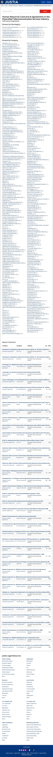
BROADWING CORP (7, 105)
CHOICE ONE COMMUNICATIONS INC (12, 132)
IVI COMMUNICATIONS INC (9, 325)
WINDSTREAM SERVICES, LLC (34, 312)
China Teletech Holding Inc (9, 128)
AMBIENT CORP (6, 68)
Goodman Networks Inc (8, 245)
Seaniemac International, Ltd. (34, 194)
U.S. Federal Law (7, 701)
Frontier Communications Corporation (12, 217)
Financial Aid (29, 686)
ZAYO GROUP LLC (31, 332)
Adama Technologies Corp (9, 46)
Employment (5, 686)
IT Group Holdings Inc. (8, 320)
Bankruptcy (29, 661)
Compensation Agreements (9, 32)
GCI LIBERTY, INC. (6, 225)
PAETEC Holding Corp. (33, 155)
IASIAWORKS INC (6, 264)
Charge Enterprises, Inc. (8, 127)
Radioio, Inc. (30, 182)
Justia (2, 5)
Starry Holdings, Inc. (32, 205)
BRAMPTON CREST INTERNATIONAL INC (13, 99)
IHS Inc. (4, 279)
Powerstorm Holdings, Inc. (34, 171)
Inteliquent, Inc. (6, 292)
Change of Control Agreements (10, 30)
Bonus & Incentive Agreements (10, 27)
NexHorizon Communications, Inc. (36, 115)
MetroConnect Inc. (32, 82)
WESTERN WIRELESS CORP (34, 305)
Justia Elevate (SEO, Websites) (34, 731)
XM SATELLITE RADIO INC (34, 323)
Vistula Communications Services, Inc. (36, 291)
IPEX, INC (4, 312)
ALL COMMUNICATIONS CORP (10, 59)
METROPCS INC (31, 87)
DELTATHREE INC (7, 169)
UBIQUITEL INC (31, 253)
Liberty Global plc (31, 54)
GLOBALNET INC (6, 237)
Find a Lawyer (6, 659)
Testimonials (29, 738)
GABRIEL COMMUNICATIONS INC (11, 223)
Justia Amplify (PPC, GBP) (32, 733)
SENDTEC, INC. (31, 197)
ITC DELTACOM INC (7, 322)
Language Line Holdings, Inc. (34, 45)
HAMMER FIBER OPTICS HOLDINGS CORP (13, 250)
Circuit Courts (5, 712)
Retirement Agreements (33, 32)
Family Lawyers (6, 672)
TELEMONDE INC (31, 228)
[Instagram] (25, 750)
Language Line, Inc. (32, 46)
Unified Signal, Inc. (31, 256)
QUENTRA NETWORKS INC (34, 178)
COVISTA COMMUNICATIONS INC (11, 159)
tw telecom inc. (31, 250)
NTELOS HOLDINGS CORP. (34, 127)
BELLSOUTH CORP (7, 94)
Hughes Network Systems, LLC (10, 260)
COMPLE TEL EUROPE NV (8, 148)
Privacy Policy (42, 753)
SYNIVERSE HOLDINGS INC (34, 217)
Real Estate (5, 693)
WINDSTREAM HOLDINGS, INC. (35, 309)
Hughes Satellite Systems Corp (10, 261)
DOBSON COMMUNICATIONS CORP (11, 186)
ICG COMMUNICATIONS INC (9, 269)
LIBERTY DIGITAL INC (32, 53)
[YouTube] (21, 750)
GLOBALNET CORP (7, 235)
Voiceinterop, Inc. (31, 292)
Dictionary (29, 682)
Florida (28, 712)
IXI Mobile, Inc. (6, 328)
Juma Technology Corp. (8, 330)
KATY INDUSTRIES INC (8, 332)
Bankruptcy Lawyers (7, 661)
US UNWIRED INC (31, 268)
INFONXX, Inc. (5, 286)
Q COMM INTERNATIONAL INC (35, 176)
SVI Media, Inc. (30, 214)
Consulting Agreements (8, 35)
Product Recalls (6, 731)
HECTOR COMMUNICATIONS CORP (11, 255)
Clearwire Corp (6, 140)
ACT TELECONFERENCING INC (10, 45)
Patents (4, 733)
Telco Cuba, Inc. (31, 223)
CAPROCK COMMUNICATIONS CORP (11, 112)
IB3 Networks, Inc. (7, 266)
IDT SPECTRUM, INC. (7, 278)
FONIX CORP (5, 214)
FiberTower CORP (6, 205)
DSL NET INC (5, 187)
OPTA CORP (30, 145)
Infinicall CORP (6, 284)
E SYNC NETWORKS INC (8, 192)
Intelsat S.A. (5, 296)
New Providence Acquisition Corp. (35, 110)
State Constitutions (31, 703)
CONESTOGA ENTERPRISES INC (10, 151)
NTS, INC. (29, 133)
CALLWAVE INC (6, 110)
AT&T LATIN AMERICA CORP (9, 84)
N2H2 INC (29, 95)
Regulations (5, 708)
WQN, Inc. (29, 320)
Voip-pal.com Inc (31, 296)
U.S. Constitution (6, 703)
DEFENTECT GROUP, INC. (8, 168)
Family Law (29, 672)
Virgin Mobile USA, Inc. (33, 287)
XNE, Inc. (29, 325)
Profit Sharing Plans (32, 29)
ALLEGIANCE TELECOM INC (9, 61)
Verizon (29, 278)
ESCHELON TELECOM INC (9, 199)
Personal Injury (30, 674)
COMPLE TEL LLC (6, 150)
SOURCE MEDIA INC (32, 200)
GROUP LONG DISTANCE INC (9, 248)
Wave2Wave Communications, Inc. (36, 301)
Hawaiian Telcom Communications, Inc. (12, 251)
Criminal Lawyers (6, 665)
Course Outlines (30, 689)
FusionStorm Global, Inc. (8, 222)
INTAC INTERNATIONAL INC (9, 291)
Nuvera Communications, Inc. (34, 136)
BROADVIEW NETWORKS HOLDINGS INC (12, 102)
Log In (43, 2)
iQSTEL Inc (5, 315)
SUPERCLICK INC (31, 210)
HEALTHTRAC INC (7, 253)
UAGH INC (29, 251)
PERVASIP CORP (31, 163)
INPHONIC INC (6, 287)
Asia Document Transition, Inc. (10, 76)
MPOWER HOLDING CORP (34, 91)
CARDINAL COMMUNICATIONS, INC (11, 114)
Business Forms (6, 729)
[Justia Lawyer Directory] (33, 750)
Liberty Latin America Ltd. (33, 56)
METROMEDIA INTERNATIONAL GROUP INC (38, 84)
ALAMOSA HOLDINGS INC (9, 51)
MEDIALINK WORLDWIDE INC (34, 79)
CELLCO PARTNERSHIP (8, 120)
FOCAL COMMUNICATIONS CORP (11, 210)
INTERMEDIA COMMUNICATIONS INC (12, 301)
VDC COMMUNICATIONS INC (34, 269)
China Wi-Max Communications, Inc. (11, 130)
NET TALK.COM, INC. (32, 100)
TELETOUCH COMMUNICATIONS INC (37, 232)
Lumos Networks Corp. (33, 66)
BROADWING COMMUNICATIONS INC (12, 104)
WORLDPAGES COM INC (33, 317)
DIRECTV (4, 182)
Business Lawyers (6, 663)
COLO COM (5, 143)
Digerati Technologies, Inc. (9, 173)
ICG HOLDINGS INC (7, 273)
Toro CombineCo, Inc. (32, 241)
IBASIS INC (5, 268)
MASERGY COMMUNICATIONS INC (36, 74)
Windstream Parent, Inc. (33, 310)
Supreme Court (6, 710)
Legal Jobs (4, 724)
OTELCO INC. (30, 150)
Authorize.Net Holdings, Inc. (9, 89)
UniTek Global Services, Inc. (34, 260)
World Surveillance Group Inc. (34, 315)
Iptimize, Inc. (5, 314)
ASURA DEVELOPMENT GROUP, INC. (11, 79)
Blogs (27, 693)
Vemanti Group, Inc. (32, 274)
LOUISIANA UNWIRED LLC (34, 64)
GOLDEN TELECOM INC (8, 243)
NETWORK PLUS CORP (33, 107)
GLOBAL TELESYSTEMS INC (9, 233)
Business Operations (7, 684)
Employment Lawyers (7, 667)
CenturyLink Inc (6, 122)
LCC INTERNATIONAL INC (34, 50)
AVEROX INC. (5, 91)
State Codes (29, 705)
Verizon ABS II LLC (32, 279)
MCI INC (29, 76)
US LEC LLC (30, 266)
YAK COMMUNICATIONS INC (34, 328)
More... (4, 676)
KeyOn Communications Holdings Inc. (12, 333)
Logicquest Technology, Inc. (34, 63)
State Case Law (30, 708)
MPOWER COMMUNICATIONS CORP (36, 89)
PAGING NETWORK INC (33, 156)
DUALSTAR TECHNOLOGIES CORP (11, 191)
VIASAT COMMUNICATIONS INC (35, 282)
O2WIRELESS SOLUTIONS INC (35, 140)
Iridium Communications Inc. (9, 317)
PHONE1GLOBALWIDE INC (34, 164)
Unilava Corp (30, 258)
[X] (31, 750)
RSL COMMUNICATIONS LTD (34, 191)
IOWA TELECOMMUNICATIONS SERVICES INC (14, 307)
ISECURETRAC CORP (7, 319)
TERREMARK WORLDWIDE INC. (35, 235)
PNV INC (29, 169)
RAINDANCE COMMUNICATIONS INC (36, 184)
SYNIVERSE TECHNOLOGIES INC (35, 220)
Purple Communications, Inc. (34, 174)
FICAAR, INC (5, 207)
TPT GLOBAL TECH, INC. (33, 245)
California (29, 710)
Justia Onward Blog (31, 735)
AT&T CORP (5, 81)
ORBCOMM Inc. (31, 146)
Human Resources (29, 5)
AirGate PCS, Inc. (6, 50)
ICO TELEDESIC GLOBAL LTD (9, 274)
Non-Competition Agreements (35, 27)
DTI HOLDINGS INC (7, 189)
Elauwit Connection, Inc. (8, 196)
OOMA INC (30, 143)
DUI (27, 667)
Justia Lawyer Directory (32, 727)
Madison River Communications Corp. (36, 71)
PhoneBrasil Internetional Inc (34, 166)
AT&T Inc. (4, 82)
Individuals (29, 659)
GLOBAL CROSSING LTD (8, 232)
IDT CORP (4, 276)
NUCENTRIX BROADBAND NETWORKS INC (38, 135)
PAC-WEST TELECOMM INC (34, 151)
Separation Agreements (33, 34)
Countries (4, 738)
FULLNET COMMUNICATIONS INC (11, 220)
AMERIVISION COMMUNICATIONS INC (12, 71)
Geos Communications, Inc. (9, 230)
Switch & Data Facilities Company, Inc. (36, 215)
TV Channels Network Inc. (33, 248)
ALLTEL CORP (5, 64)
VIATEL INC (30, 284)
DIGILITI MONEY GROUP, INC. (10, 176)
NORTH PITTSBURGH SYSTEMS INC (36, 122)
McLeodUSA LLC (31, 77)
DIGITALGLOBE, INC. (7, 179)
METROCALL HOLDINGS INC (34, 81)
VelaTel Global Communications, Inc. (36, 271)
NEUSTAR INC (30, 109)
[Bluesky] (29, 750)
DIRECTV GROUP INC (7, 184)
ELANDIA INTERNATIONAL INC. (10, 194)
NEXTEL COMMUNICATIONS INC (35, 117)
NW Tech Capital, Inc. (32, 138)
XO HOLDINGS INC (32, 327)
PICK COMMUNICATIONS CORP (35, 168)
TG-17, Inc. (30, 238)
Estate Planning (30, 670)
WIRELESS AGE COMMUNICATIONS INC (37, 314)
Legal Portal (17, 753)
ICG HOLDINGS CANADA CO (9, 271)
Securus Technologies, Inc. (34, 196)
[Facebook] (23, 750)
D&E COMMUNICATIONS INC (9, 164)
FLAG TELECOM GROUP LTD (9, 209)
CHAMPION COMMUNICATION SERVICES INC (14, 123)
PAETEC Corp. (30, 153)
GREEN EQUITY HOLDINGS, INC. (10, 246)
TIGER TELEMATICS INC (33, 240)
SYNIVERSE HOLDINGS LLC (34, 219)
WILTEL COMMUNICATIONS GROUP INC (37, 307)
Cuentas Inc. (5, 161)
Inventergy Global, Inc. (8, 305)
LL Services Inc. (31, 59)
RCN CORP (30, 186)
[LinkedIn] (19, 750)
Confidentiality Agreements (9, 34)
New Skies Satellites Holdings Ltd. (35, 114)
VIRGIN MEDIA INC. (32, 286)
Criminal (28, 663)
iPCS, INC (4, 310)
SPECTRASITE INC (31, 202)
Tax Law (4, 695)
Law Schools (30, 680)
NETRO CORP (30, 105)
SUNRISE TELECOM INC (33, 209)
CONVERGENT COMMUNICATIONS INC (12, 156)
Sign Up (49, 2)
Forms (6, 5)
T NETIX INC (30, 222)
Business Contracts (13, 5)
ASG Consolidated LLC (8, 74)
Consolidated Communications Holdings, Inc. (13, 153)
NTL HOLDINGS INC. (32, 132)
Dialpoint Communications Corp (10, 171)
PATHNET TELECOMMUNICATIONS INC (37, 159)
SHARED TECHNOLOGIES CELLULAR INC (37, 199)
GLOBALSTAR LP (6, 238)
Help (28, 753)
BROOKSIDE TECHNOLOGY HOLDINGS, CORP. (14, 107)
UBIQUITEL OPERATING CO (34, 255)
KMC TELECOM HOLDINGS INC (35, 43)
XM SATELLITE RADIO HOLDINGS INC (37, 322)
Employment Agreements (8, 37)
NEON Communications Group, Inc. (36, 97)
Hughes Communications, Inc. (10, 258)
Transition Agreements (33, 37)
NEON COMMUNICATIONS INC (35, 99)
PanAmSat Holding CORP (33, 158)
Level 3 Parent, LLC (32, 51)
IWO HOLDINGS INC (7, 327)
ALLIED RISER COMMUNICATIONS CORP (12, 63)
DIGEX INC (5, 174)
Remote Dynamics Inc (32, 187)
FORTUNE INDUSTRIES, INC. (9, 215)
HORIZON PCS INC (7, 256)
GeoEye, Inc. (5, 228)
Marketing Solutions (32, 722)
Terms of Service (34, 753)
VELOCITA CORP (31, 273)
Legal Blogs (5, 727)
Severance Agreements (33, 35)
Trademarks (5, 735)
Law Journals (29, 691)
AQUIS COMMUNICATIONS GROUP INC (12, 73)
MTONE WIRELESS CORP (33, 92)
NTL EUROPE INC (31, 130)
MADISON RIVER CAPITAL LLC (35, 69)
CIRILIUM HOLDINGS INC (8, 138)
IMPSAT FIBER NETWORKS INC (10, 282)
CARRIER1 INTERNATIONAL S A (10, 115)
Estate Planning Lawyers (8, 670)
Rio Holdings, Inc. (31, 189)
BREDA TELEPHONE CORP (9, 100)
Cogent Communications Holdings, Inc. (12, 141)
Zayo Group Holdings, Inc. (33, 330)
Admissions (29, 684)
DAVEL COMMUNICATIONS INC (10, 166)
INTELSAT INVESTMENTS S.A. (10, 294)
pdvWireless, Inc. (31, 161)
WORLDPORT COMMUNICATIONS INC (37, 319)
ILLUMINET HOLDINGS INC (9, 281)
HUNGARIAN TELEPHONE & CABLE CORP (13, 263)
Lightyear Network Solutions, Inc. (35, 58)
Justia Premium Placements (33, 729)
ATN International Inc (8, 87)
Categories (21, 5)
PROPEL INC (30, 173)
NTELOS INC (30, 128)
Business (4, 680)
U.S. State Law (30, 701)
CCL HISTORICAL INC (7, 118)
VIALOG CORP (30, 281)
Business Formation (7, 682)
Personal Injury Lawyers (8, 674)
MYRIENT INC (30, 94)
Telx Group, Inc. (31, 233)
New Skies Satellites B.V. (33, 112)
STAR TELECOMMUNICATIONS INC (36, 204)
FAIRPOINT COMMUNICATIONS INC (11, 202)
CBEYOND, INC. (6, 117)
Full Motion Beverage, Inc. (9, 219)
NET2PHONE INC (31, 104)
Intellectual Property (7, 689)
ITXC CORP (5, 323)
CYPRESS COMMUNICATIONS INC (11, 163)
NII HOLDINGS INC (32, 120)
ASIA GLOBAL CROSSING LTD (9, 77)
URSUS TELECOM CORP (33, 264)
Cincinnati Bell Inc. (7, 135)
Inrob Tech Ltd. (6, 289)
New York (29, 714)
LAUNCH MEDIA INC (32, 48)
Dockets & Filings (6, 716)
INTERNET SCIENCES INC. (9, 304)
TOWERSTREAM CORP (33, 243)
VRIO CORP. (30, 299)
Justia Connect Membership (33, 724)
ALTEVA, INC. (5, 66)
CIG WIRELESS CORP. (7, 133)
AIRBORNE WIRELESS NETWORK (10, 48)
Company (23, 753)
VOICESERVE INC (31, 294)
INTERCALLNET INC (7, 297)
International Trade (7, 691)
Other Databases (7, 722)
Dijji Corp (4, 181)
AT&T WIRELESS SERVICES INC (10, 86)
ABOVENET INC (6, 43)
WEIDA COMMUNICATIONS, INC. (35, 304)
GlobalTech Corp (6, 241)
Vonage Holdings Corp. (33, 297)
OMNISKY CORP (31, 141)
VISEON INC (30, 289)
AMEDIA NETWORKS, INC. (9, 69)
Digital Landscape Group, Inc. (9, 178)
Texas (28, 716)
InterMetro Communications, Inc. (10, 302)
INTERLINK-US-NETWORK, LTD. (10, 299)
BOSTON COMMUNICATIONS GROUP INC (13, 95)
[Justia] (11, 2)
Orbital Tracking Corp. (33, 148)
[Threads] (27, 750)
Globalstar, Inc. (6, 240)
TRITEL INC (30, 246)
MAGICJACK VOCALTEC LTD (34, 73)
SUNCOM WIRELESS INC (33, 207)
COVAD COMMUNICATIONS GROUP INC (12, 158)
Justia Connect (9, 753)
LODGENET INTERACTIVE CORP (35, 61)
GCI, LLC (4, 227)
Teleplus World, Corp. (32, 230)
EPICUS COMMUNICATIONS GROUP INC (12, 197)
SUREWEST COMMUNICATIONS (35, 212)
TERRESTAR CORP (31, 237)
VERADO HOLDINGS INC (33, 276)
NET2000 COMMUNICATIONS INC (36, 102)
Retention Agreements (33, 30)
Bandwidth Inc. (6, 92)
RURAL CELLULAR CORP (33, 192)
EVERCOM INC (6, 200)
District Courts (6, 714)
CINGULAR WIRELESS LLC (8, 136)
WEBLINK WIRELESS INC (33, 302)
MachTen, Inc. (30, 68)
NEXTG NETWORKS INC (33, 118)
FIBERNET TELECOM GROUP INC (10, 204)
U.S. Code (4, 705)
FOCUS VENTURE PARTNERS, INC (11, 212)
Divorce (28, 665)
